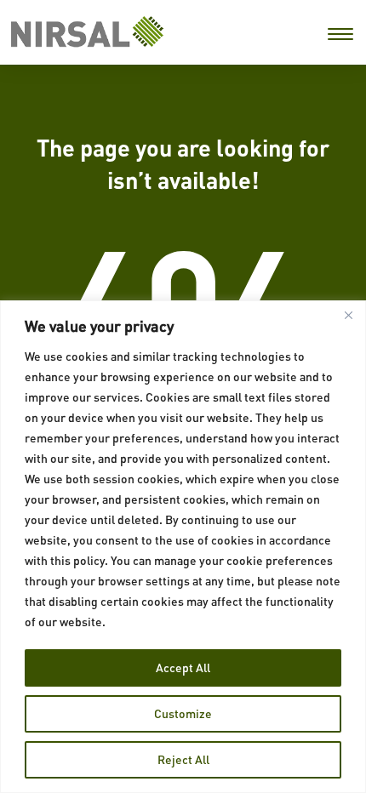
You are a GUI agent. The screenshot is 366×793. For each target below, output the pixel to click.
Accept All (183, 667)
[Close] (348, 315)
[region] (183, 546)
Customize (183, 713)
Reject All (183, 759)
